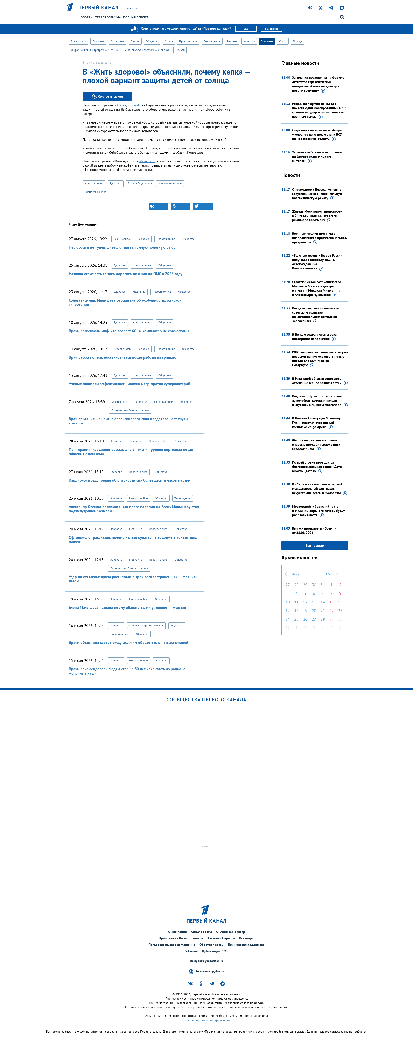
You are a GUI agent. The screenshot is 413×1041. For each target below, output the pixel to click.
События (191, 951)
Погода (297, 41)
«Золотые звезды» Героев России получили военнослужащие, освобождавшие (317, 261)
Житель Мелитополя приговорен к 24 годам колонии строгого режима (317, 215)
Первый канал (98, 8)
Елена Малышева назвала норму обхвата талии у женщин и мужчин (127, 607)
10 (287, 602)
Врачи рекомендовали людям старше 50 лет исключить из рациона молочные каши (127, 671)
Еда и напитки (122, 239)
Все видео (246, 938)
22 (331, 610)
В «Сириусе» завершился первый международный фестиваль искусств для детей (317, 488)
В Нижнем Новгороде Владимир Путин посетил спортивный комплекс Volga (316, 422)
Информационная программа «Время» (94, 50)
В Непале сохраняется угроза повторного (314, 336)
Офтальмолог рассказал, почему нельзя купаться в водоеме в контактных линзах (133, 539)
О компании (177, 931)
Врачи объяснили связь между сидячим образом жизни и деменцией (128, 642)
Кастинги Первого (221, 938)
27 (287, 584)
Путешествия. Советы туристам (130, 410)
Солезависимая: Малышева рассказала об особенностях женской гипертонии (125, 302)
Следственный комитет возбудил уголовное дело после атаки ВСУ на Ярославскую (317, 134)
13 (314, 602)
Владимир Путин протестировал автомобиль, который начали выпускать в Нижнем (317, 400)
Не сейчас (271, 29)
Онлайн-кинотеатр (230, 931)
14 (323, 602)
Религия (232, 41)
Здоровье (267, 41)
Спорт (283, 41)
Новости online (94, 183)
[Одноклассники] (180, 206)
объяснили (147, 161)
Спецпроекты (201, 931)
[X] (203, 206)
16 (340, 602)
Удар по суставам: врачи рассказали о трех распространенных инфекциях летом (133, 578)
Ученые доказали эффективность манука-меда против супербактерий (129, 383)
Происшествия (188, 41)
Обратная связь (211, 944)
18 (296, 610)
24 (287, 619)
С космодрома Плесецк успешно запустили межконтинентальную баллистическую (317, 193)
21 (323, 610)
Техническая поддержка (246, 944)
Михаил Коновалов (170, 183)
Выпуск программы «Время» (314, 530)
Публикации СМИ (215, 951)
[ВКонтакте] (158, 206)
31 (323, 584)
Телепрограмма (108, 17)
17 (287, 610)
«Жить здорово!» (128, 105)
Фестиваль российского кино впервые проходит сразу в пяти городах (316, 444)
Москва (180, 50)
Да (246, 29)
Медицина (139, 292)
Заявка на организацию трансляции (206, 1020)
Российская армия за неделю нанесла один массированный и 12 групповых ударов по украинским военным (319, 110)
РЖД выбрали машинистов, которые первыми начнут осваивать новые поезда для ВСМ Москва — (320, 358)
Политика (98, 41)
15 (331, 602)
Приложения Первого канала (181, 938)
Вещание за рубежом (210, 971)
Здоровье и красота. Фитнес (146, 625)
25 (296, 619)
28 (296, 584)
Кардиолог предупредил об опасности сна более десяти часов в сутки (129, 480)
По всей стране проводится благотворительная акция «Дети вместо (317, 466)
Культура (249, 41)
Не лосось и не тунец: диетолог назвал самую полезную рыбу (122, 247)
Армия (169, 41)
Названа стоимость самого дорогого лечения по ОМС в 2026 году (125, 273)
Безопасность (212, 41)
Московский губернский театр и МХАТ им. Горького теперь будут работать (318, 510)
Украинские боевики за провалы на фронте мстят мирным (317, 156)
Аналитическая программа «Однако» (146, 50)
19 (305, 610)
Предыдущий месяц (286, 574)
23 (340, 610)
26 (305, 619)
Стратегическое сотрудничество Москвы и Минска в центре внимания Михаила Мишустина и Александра (316, 288)
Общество (152, 41)
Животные (116, 441)
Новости (86, 17)
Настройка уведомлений (206, 961)
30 (314, 584)
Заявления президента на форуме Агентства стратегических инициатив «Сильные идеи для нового (318, 83)
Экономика (117, 41)
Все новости (78, 41)
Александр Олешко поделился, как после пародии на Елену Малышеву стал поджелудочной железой (134, 508)
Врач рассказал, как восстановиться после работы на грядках (122, 357)
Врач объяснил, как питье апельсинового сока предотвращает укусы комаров (128, 421)
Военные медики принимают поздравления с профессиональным (320, 237)
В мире (135, 41)
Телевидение (182, 498)
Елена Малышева (95, 192)
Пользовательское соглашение (171, 944)
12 (305, 602)
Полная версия (135, 17)
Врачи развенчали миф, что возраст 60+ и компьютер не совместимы (129, 330)
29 (305, 584)
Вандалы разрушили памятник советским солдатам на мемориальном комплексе (315, 314)
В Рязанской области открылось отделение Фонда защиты (317, 380)
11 (296, 602)
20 (314, 610)
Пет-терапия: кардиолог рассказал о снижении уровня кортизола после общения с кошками (131, 451)
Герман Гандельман (140, 183)
